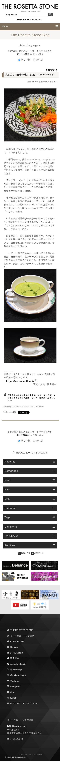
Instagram (15, 686)
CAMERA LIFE (17, 641)
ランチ (35, 398)
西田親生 (14, 658)
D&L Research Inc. (17, 726)
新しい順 (25, 59)
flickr (12, 692)
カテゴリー (32, 82)
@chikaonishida (18, 675)
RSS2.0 (25, 553)
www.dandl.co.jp (18, 664)
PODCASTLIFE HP (19, 703)
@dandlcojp (16, 669)
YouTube (14, 681)
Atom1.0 (38, 553)
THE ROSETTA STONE (21, 630)
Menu (5, 26)
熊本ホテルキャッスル (48, 82)
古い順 (39, 59)
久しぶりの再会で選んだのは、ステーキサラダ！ (31, 74)
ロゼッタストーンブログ (22, 636)
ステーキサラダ (45, 395)
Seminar (14, 647)
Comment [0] (11, 412)
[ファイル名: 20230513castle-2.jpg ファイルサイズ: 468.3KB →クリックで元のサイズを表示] (30, 295)
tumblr (13, 698)
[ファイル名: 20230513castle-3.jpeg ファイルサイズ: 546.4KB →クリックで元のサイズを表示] (30, 345)
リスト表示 (38, 54)
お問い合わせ (16, 653)
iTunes (34, 703)
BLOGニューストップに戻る (32, 452)
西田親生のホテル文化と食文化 (22, 395)
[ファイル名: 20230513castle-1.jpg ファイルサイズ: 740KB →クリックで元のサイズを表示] (30, 115)
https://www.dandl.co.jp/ (20, 381)
